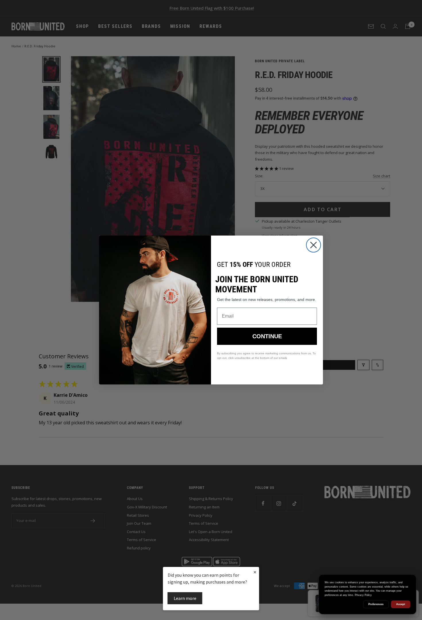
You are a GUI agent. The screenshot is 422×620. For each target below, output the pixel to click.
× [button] (254, 572)
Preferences (376, 604)
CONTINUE (267, 336)
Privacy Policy (363, 595)
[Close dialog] (313, 245)
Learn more (185, 598)
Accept (400, 604)
